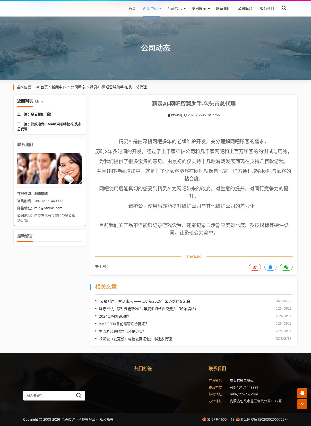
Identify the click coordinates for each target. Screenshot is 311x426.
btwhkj (176, 115)
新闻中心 (150, 8)
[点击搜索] (284, 8)
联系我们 (223, 8)
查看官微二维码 (242, 380)
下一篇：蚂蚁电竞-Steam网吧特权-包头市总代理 (49, 126)
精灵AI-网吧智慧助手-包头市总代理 (118, 87)
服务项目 (267, 8)
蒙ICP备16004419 (220, 419)
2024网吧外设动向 (114, 316)
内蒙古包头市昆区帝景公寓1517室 (256, 401)
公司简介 (245, 8)
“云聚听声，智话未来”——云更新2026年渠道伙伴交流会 (144, 301)
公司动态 (155, 48)
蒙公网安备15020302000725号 (264, 419)
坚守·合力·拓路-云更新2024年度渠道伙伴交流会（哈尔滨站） (148, 308)
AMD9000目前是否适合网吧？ (124, 323)
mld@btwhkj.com (48, 208)
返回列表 (30, 101)
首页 (132, 8)
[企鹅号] (302, 393)
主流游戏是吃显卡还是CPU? (121, 331)
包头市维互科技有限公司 (80, 419)
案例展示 (199, 8)
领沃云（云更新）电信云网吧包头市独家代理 (135, 338)
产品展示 (174, 8)
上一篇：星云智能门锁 (34, 114)
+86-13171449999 (244, 387)
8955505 (41, 193)
